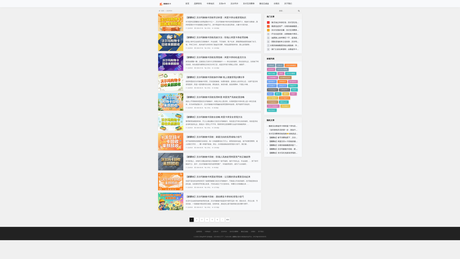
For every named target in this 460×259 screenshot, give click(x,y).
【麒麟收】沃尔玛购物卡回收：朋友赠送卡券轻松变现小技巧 (215, 196)
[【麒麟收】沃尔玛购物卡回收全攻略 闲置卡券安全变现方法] (170, 130)
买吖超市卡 (292, 81)
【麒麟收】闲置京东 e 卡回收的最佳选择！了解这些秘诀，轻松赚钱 (296, 141)
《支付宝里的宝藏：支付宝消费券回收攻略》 (288, 30)
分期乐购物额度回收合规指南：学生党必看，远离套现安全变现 (295, 45)
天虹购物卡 (285, 106)
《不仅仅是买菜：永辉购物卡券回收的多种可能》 (290, 34)
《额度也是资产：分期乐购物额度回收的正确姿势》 (290, 26)
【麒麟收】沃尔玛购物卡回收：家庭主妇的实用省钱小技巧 (214, 137)
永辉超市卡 (282, 86)
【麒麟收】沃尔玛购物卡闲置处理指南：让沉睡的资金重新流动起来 (218, 177)
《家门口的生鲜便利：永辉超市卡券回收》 (287, 49)
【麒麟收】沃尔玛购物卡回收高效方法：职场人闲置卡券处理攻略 (217, 37)
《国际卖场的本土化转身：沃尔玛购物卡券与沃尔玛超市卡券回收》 (297, 42)
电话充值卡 (271, 110)
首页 (187, 4)
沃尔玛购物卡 (272, 98)
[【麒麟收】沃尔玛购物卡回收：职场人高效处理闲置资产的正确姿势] (170, 170)
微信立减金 (264, 4)
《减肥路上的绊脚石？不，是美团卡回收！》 (288, 38)
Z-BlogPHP (202, 237)
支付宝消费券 (249, 4)
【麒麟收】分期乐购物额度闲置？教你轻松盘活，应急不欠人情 (294, 145)
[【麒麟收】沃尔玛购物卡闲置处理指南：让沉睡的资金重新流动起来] (170, 190)
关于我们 (288, 4)
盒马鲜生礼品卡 (285, 77)
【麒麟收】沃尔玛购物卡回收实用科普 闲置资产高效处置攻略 (215, 97)
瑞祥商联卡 (271, 81)
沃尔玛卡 (234, 4)
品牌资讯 (198, 4)
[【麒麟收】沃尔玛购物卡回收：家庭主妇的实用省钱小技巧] (170, 150)
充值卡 (293, 94)
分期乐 (276, 4)
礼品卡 (270, 94)
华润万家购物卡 (273, 106)
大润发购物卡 (272, 77)
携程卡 (278, 94)
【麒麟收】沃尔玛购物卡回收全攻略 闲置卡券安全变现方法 (214, 117)
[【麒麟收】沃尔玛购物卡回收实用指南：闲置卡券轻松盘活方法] (170, 70)
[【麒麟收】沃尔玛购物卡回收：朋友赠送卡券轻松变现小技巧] (170, 210)
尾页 (227, 220)
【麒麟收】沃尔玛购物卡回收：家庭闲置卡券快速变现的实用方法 (295, 149)
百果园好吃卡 (284, 90)
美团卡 (286, 94)
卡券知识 (210, 4)
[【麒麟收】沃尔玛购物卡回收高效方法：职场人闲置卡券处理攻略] (170, 50)
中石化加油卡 (272, 90)
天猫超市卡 (292, 86)
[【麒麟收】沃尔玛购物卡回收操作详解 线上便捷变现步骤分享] (170, 90)
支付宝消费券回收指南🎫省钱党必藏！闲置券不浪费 (289, 134)
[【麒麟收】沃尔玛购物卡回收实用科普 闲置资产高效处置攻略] (170, 110)
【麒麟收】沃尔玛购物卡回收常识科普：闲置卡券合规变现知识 (216, 17)
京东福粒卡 (271, 86)
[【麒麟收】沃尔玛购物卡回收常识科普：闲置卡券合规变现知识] (170, 30)
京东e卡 (222, 4)
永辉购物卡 (282, 81)
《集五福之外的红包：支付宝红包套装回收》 (288, 22)
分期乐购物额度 (291, 65)
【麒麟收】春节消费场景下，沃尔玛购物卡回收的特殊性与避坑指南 (296, 137)
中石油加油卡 (272, 102)
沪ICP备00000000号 (259, 237)
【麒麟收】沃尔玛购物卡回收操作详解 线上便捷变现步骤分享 (215, 77)
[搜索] (299, 11)
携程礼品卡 (283, 102)
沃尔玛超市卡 (284, 98)
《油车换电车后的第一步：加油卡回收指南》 (287, 130)
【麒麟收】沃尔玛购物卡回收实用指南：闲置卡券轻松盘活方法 (216, 57)
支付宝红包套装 (282, 69)
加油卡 (294, 90)
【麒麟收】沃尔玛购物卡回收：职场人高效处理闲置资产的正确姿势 (218, 157)
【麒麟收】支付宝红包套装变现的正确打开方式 (287, 153)
